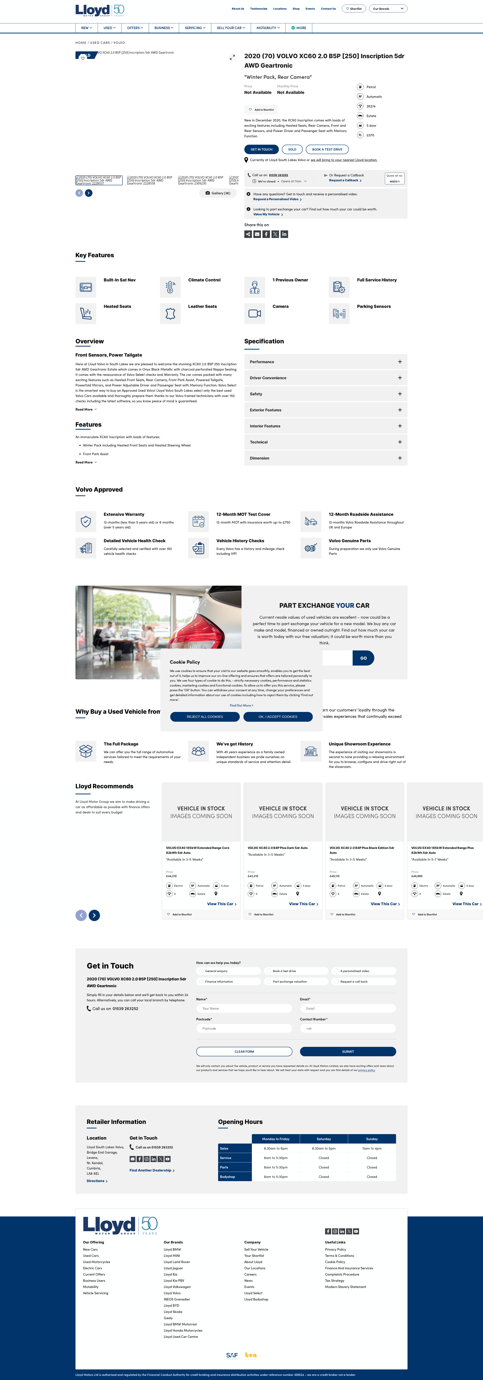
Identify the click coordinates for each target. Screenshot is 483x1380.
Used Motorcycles (96, 1261)
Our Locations (254, 1268)
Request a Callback (343, 180)
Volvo (119, 42)
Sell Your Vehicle (256, 1249)
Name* (201, 999)
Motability (266, 27)
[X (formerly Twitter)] (349, 1233)
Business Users (94, 1280)
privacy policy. (366, 1070)
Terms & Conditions (339, 1255)
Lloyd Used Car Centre (181, 1336)
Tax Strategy (334, 1280)
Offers (133, 27)
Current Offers (94, 1274)
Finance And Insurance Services (349, 1268)
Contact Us (328, 8)
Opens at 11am (279, 181)
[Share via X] (275, 234)
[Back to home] (100, 10)
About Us (238, 8)
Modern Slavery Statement (345, 1286)
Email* (305, 999)
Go (363, 658)
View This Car (220, 903)
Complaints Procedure (342, 1274)
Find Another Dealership (150, 1170)
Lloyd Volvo (172, 1293)
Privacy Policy (335, 1249)
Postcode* (204, 1019)
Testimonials (258, 8)
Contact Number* (314, 1019)
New (85, 27)
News (248, 1280)
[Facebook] (328, 1233)
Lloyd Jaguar (173, 1268)
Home (81, 42)
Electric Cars (92, 1268)
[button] (205, 716)
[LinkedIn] (342, 1233)
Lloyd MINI (172, 1255)
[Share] (248, 234)
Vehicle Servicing (95, 1293)
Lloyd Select (253, 1293)
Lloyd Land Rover (177, 1261)
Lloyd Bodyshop (256, 1299)
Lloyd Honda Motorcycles (183, 1330)
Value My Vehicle (266, 214)
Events (310, 8)
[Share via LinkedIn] (284, 234)
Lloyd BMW (172, 1249)
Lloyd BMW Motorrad (180, 1324)
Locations (280, 8)
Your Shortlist (254, 1255)
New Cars (90, 1249)
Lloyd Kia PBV (174, 1280)
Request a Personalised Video (275, 199)
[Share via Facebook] (266, 234)
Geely (168, 1318)
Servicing (193, 27)
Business (162, 27)
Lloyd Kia (170, 1274)
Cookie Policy (335, 1261)
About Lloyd (253, 1261)
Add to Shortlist (264, 109)
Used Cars (100, 42)
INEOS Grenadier (177, 1299)
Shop (296, 8)
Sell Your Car (229, 27)
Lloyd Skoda (173, 1311)
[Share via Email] (257, 234)
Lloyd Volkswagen (177, 1286)
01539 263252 (278, 175)
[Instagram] (335, 1233)
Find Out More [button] (241, 705)
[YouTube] (356, 1233)
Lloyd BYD (171, 1305)
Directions (95, 1180)
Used (108, 27)
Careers (250, 1274)
